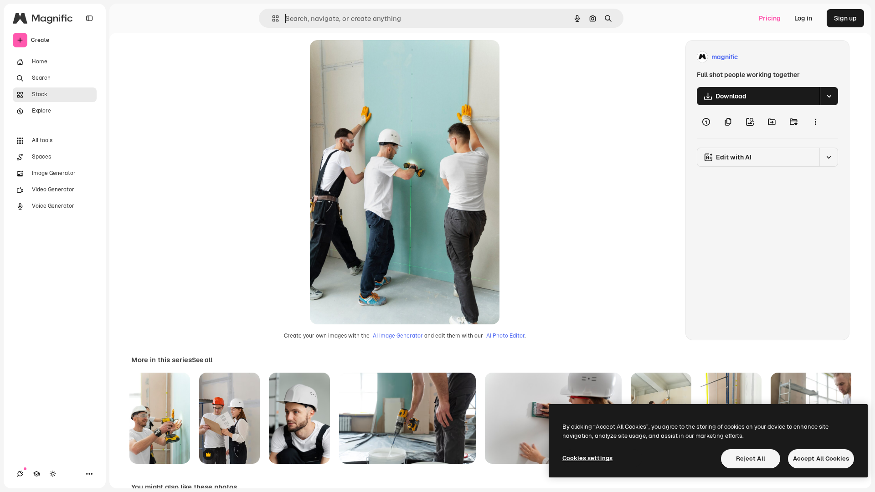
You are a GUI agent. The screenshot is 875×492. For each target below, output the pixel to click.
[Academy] (36, 473)
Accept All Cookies (821, 458)
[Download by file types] (829, 96)
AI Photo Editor (505, 335)
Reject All (750, 458)
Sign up (845, 18)
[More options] (815, 122)
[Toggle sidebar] (89, 18)
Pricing (770, 18)
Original (368, 57)
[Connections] (20, 473)
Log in (803, 18)
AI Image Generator (398, 335)
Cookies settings (587, 458)
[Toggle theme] (53, 473)
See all (202, 360)
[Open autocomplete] (271, 18)
